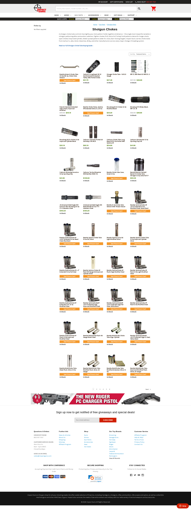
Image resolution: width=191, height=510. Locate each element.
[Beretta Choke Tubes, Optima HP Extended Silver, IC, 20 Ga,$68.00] (93, 99)
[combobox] (96, 8)
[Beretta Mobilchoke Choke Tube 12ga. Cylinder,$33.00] (117, 328)
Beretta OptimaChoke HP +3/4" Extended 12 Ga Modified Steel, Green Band (139, 206)
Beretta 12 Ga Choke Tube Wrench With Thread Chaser (116, 205)
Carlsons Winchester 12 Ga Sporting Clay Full (139, 140)
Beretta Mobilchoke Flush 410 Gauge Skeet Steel (93, 336)
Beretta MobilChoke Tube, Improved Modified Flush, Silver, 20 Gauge (138, 369)
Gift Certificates (116, 2)
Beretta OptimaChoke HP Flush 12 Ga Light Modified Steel (139, 271)
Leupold (112, 451)
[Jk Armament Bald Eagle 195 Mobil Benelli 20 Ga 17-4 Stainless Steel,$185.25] (93, 197)
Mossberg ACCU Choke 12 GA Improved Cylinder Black (69, 140)
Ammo (66, 15)
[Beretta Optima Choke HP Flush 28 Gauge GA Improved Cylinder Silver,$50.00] (93, 262)
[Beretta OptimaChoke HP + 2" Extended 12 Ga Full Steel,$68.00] (69, 262)
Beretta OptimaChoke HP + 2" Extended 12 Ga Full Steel (69, 271)
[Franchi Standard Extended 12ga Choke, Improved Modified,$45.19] (69, 99)
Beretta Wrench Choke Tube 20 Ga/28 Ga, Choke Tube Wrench (69, 75)
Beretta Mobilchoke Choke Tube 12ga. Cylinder (116, 336)
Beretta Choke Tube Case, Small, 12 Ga (115, 173)
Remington (113, 456)
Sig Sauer (112, 442)
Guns (56, 15)
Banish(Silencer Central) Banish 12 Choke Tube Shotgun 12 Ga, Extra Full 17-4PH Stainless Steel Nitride (139, 174)
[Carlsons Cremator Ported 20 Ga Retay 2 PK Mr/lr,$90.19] (93, 132)
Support (131, 15)
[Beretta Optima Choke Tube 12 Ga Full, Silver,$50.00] (93, 230)
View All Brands (114, 458)
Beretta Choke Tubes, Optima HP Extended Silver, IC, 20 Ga (93, 107)
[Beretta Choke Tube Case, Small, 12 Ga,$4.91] (117, 164)
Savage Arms (113, 437)
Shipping (62, 440)
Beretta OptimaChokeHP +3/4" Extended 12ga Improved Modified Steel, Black (91, 305)
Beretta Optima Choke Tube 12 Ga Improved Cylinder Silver (139, 239)
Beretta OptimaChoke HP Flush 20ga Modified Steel (115, 271)
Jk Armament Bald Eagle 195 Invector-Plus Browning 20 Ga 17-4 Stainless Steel (69, 206)
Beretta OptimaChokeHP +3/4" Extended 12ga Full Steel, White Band (115, 304)
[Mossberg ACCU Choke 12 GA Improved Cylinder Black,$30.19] (69, 132)
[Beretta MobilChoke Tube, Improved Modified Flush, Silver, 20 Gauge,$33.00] (140, 360)
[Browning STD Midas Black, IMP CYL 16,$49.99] (140, 99)
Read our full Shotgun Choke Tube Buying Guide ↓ (76, 46)
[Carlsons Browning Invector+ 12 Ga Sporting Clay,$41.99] (69, 164)
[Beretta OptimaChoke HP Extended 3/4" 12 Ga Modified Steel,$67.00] (69, 295)
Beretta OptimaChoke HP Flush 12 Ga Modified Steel (139, 303)
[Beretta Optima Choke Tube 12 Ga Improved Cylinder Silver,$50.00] (140, 230)
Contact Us (138, 444)
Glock (111, 447)
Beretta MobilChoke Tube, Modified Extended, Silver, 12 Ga (116, 369)
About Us (62, 437)
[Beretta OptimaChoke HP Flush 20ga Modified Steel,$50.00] (117, 262)
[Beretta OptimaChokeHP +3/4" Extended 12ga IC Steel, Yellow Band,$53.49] (140, 328)
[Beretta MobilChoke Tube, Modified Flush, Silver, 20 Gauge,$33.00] (93, 360)
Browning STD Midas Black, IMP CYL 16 (139, 107)
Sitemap (62, 442)
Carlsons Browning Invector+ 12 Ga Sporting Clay (69, 173)
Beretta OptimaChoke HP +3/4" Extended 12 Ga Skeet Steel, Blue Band (69, 239)
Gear (106, 15)
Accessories (93, 15)
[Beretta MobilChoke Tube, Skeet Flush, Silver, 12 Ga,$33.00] (69, 360)
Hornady (112, 440)
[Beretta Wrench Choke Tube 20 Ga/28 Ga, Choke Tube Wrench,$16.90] (69, 66)
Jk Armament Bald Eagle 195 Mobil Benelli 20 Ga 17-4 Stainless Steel (92, 206)
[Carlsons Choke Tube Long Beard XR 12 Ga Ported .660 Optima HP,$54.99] (117, 132)
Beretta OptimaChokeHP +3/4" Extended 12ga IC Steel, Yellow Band (140, 337)
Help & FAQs (138, 437)
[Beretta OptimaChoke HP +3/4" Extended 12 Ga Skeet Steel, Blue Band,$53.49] (69, 230)
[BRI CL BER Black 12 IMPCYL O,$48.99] (140, 66)
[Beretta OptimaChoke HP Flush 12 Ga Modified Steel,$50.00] (140, 295)
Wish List (129, 2)
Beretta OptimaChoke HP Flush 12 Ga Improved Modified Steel (68, 337)
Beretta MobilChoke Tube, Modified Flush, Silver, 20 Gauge (91, 369)
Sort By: (132, 54)
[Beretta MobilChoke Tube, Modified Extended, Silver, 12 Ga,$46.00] (117, 360)
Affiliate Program (65, 444)
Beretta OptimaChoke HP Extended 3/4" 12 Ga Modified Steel (68, 304)
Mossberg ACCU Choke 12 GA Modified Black (116, 107)
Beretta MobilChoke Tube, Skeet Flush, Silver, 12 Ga (68, 369)
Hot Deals (118, 15)
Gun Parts (78, 15)
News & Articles (64, 435)
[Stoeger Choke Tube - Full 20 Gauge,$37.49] (117, 66)
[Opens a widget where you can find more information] (183, 506)
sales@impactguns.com (42, 456)
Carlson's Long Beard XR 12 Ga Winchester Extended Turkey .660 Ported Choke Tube (92, 76)
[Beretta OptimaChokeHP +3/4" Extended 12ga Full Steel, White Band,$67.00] (117, 295)
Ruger (111, 444)
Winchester (113, 449)
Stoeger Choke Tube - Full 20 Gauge (116, 75)
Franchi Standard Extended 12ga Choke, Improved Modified (69, 108)
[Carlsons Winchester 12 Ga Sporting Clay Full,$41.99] (140, 132)
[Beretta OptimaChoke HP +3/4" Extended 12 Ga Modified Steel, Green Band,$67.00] (140, 197)
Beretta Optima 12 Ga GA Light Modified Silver (115, 238)
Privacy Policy (139, 442)
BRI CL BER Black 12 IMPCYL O (140, 74)
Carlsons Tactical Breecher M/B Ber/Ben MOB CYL (92, 173)
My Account (103, 2)
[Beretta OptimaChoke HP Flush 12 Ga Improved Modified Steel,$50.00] (69, 328)
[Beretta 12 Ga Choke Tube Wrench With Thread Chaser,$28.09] (117, 197)
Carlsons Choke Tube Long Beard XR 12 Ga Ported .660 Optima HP (116, 141)
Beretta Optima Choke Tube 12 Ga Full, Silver (92, 238)
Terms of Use (139, 440)
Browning (112, 435)
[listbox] (143, 54)
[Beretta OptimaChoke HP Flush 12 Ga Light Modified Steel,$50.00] (140, 262)
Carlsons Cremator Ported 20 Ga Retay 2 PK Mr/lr (93, 140)
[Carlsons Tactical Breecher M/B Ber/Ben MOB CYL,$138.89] (93, 164)
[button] (95, 478)
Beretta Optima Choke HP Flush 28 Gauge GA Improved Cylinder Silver (93, 271)
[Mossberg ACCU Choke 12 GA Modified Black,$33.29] (117, 99)
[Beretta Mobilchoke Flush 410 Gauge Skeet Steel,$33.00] (93, 328)
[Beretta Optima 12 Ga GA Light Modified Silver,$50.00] (117, 230)
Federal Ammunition (116, 454)
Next (147, 389)
